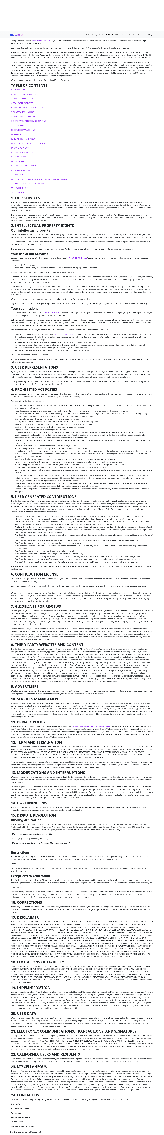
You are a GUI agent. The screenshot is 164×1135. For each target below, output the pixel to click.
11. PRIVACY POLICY (19, 134)
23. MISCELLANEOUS (19, 188)
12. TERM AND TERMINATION (23, 139)
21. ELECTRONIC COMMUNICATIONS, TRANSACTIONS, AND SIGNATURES (41, 179)
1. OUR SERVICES (18, 89)
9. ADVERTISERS (17, 125)
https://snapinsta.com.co (42, 40)
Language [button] (149, 34)
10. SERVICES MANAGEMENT (23, 130)
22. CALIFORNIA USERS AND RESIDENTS (27, 183)
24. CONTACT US (18, 192)
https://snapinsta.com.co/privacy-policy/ (91, 726)
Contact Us (129, 34)
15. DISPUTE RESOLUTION (22, 152)
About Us (119, 34)
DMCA (138, 34)
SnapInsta (16, 34)
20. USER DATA (17, 174)
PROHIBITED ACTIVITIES (77, 258)
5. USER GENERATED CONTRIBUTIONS (27, 107)
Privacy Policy (91, 34)
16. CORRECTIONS (18, 157)
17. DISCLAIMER (17, 161)
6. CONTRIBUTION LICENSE (22, 112)
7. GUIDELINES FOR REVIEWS (23, 116)
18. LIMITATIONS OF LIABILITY (23, 166)
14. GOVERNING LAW (20, 148)
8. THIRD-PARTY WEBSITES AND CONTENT (28, 121)
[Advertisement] (67, 15)
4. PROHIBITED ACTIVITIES (22, 103)
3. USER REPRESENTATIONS (22, 98)
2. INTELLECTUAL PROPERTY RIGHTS (26, 94)
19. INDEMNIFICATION (20, 170)
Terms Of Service (106, 34)
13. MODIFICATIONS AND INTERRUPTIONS (29, 143)
